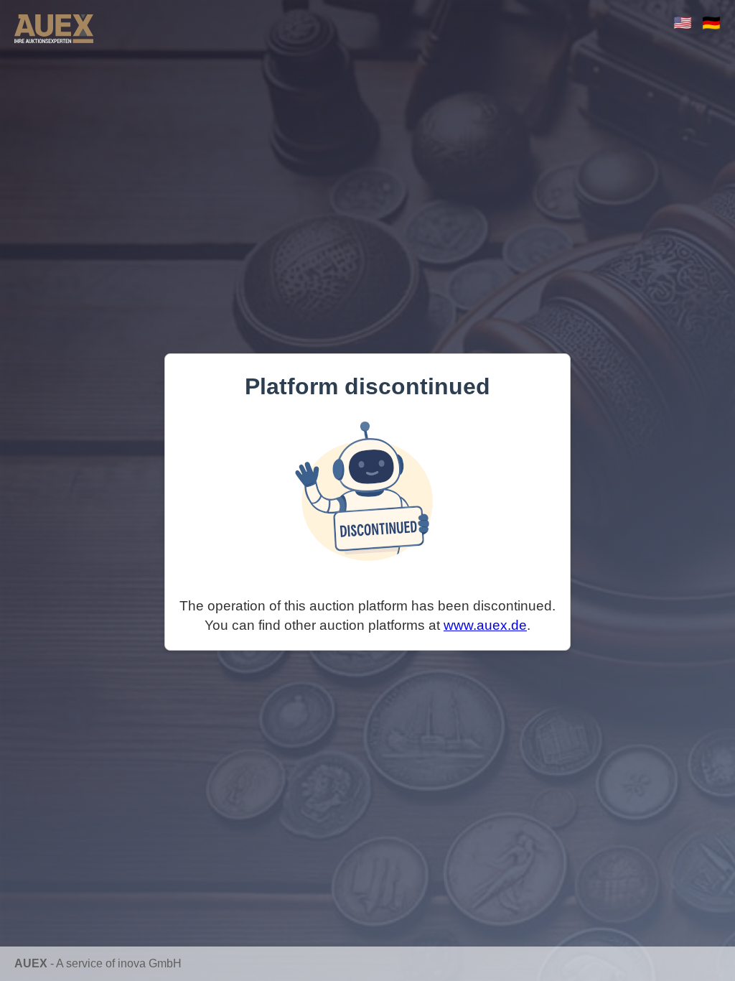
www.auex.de (485, 625)
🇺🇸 (682, 22)
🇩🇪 (711, 22)
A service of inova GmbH (119, 963)
